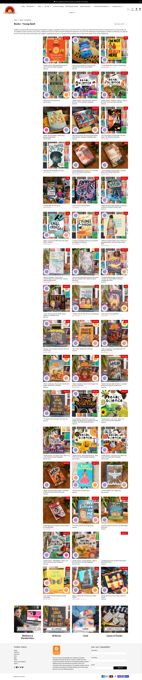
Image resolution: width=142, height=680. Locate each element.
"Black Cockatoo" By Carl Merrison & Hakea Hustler (84, 596)
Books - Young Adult (25, 20)
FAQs (15, 659)
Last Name (94, 657)
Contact (71, 12)
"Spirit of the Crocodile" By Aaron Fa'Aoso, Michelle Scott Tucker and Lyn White (83, 66)
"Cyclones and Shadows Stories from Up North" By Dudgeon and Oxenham (85, 241)
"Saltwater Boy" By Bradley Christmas (53, 170)
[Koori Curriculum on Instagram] (17, 667)
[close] (140, 2)
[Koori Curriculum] (10, 9)
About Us (16, 652)
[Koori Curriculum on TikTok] (21, 667)
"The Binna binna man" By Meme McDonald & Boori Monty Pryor (113, 561)
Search (16, 663)
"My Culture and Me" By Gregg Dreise (82, 525)
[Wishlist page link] (128, 9)
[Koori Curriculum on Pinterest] (19, 667)
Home (23, 6)
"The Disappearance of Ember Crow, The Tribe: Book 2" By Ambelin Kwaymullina (85, 171)
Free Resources (117, 6)
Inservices (17, 654)
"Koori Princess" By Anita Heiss (80, 490)
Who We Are (30, 6)
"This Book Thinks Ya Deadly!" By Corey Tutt (55, 419)
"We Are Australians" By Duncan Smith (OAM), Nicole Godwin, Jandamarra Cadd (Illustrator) (85, 136)
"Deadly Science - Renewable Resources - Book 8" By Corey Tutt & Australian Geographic (85, 456)
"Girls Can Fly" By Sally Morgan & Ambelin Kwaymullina (54, 596)
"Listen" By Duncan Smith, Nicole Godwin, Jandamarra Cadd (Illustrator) (54, 314)
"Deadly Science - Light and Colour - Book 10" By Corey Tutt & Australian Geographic (84, 101)
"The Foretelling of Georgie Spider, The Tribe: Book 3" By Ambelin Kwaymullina (113, 171)
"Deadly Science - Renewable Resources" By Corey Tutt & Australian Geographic (55, 66)
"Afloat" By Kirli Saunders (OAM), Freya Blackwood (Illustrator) (54, 136)
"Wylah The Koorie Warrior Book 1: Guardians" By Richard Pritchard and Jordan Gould (56, 491)
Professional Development (101, 6)
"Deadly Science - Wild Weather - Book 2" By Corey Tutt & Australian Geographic (55, 561)
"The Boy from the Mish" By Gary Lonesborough (85, 314)
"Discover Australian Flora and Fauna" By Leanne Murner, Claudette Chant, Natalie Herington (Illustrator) (85, 279)
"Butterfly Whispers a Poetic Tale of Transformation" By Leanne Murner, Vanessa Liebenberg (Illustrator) (55, 279)
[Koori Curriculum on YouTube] (22, 667)
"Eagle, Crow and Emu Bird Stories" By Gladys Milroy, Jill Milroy (55, 241)
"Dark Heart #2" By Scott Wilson (110, 314)
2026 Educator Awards (71, 6)
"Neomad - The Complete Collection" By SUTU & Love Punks (56, 349)
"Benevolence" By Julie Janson (51, 100)
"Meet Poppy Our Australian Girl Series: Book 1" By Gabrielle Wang (56, 526)
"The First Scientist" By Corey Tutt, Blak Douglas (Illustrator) (114, 526)
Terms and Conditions (20, 661)
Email (93, 665)
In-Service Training (58, 6)
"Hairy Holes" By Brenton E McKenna (82, 349)
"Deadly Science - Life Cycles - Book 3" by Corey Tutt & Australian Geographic (112, 419)
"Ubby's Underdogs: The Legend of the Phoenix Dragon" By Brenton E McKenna (56, 384)
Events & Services (85, 6)
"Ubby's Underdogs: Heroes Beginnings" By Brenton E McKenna (113, 349)
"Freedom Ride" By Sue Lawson (51, 205)
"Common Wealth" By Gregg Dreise (111, 490)
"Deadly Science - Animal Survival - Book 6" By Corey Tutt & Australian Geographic (114, 456)
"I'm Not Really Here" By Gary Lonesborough (113, 65)
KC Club (47, 6)
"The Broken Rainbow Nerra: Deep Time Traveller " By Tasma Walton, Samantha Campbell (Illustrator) (112, 279)
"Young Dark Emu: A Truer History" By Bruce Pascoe (113, 596)
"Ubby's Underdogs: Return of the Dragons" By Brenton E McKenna (85, 384)
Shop (39, 6)
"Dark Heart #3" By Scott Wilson (81, 205)
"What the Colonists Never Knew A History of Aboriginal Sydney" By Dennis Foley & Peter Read (114, 242)
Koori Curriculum (21, 676)
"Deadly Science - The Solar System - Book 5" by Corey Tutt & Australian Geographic (56, 456)
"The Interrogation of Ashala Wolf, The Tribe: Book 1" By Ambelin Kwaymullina (113, 136)
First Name (94, 650)
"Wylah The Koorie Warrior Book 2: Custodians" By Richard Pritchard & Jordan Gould (114, 384)
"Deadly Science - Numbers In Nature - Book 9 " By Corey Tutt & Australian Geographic (114, 101)
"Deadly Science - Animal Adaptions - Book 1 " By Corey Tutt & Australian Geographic (84, 561)
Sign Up (120, 668)
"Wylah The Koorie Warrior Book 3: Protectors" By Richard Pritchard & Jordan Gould (114, 206)
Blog (15, 658)
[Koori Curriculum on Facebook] (15, 667)
